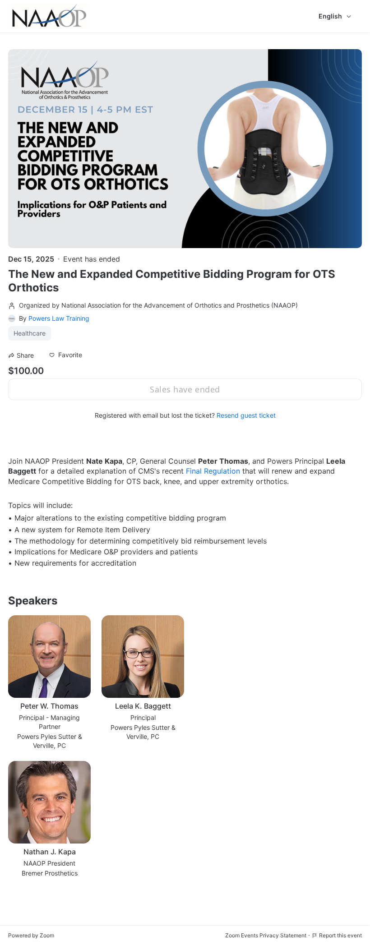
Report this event (340, 935)
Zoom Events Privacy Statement (265, 935)
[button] (65, 355)
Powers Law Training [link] (58, 318)
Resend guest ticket (246, 415)
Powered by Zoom (31, 935)
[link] (213, 471)
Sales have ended (185, 389)
